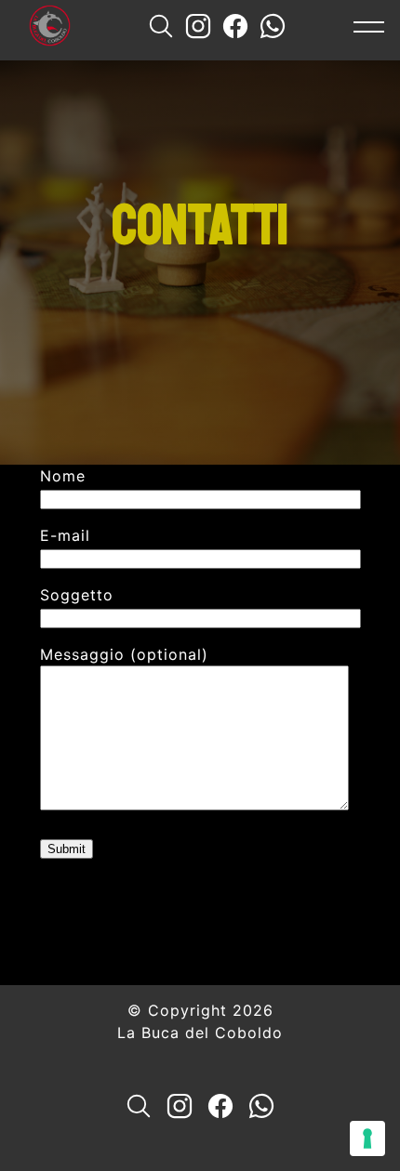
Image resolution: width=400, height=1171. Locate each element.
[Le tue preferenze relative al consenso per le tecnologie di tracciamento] (367, 1138)
